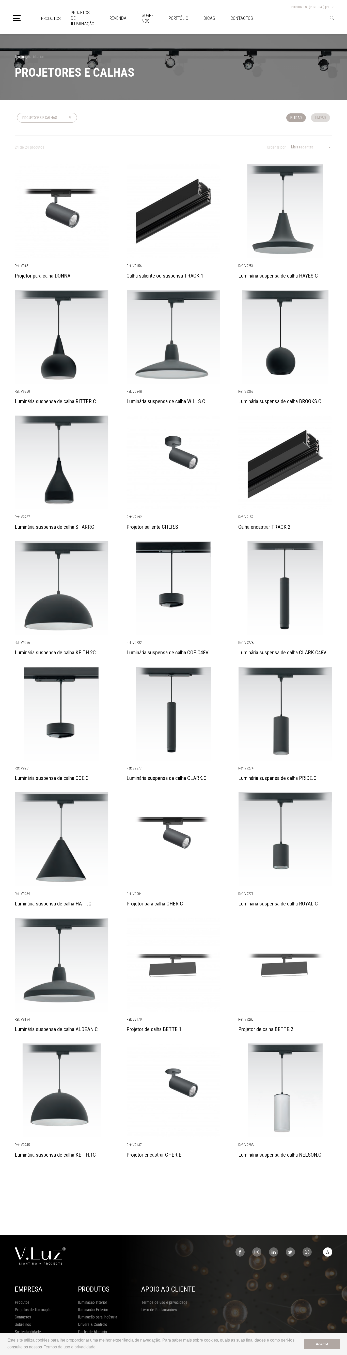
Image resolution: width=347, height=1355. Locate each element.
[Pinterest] (307, 1252)
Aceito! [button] (322, 1344)
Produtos (51, 18)
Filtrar (296, 118)
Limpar (320, 118)
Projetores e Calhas (39, 118)
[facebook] (240, 1252)
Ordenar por (276, 147)
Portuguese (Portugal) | (310, 7)
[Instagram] (256, 1252)
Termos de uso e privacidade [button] (70, 1347)
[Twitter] (290, 1252)
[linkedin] (273, 1252)
